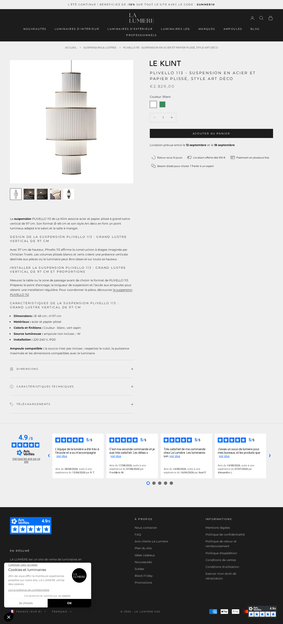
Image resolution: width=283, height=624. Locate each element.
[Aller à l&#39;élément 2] (29, 194)
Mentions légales (218, 528)
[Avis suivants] (270, 456)
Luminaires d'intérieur (77, 28)
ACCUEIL (71, 47)
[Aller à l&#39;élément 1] (16, 194)
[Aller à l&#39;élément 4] (55, 194)
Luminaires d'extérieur (130, 28)
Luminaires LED (175, 28)
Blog (255, 28)
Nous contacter (146, 528)
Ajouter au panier (211, 133)
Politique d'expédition (221, 553)
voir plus (61, 456)
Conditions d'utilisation (222, 567)
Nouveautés (34, 28)
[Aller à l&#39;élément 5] (69, 194)
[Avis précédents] (49, 456)
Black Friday (144, 576)
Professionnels (141, 35)
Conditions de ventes (221, 560)
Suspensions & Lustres (99, 47)
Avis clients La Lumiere (151, 541)
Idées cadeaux (145, 555)
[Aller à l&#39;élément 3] (42, 194)
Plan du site (143, 548)
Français (60, 611)
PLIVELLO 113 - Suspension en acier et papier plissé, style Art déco (170, 47)
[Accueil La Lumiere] (141, 18)
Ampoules (233, 28)
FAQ (138, 534)
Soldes (139, 569)
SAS (157, 611)
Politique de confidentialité (225, 534)
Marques (206, 28)
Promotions (143, 582)
